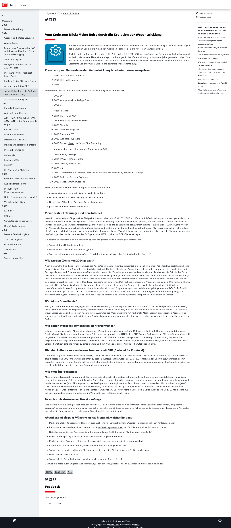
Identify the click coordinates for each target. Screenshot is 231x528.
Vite (62, 168)
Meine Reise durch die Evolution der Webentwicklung (21, 93)
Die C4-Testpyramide (15, 226)
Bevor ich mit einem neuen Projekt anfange (212, 84)
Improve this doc (205, 13)
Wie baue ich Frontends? (208, 79)
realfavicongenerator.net (110, 427)
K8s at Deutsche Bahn (15, 183)
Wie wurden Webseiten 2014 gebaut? (213, 55)
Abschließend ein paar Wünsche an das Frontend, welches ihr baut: (212, 91)
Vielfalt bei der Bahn (14, 202)
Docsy (136, 524)
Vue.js (63, 154)
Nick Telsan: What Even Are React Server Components (76, 202)
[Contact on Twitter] (14, 520)
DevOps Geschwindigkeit (16, 234)
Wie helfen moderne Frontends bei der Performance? (212, 63)
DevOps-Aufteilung (13, 29)
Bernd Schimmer (71, 13)
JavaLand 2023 (11, 160)
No (59, 503)
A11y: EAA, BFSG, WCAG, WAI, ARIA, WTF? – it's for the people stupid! (20, 121)
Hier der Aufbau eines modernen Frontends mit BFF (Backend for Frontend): (211, 72)
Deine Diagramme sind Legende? (20, 197)
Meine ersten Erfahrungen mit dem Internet (212, 49)
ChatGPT (8, 165)
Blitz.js (139, 172)
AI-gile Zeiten (11, 43)
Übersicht (7, 20)
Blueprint (119, 432)
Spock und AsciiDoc (14, 258)
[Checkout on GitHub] (220, 520)
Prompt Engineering (14, 134)
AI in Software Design (15, 113)
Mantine (130, 432)
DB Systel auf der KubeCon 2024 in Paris (17, 66)
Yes (49, 503)
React (71, 143)
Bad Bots (8, 215)
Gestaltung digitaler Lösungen (19, 37)
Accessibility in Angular (16, 99)
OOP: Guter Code (12, 244)
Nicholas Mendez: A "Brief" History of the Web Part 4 (76, 197)
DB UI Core (114, 524)
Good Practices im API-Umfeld (19, 178)
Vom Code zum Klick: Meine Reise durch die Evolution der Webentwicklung (212, 30)
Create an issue (204, 17)
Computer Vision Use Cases (18, 220)
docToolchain (115, 521)
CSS (70, 471)
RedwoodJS (129, 172)
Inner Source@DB (13, 59)
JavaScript (60, 471)
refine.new (117, 172)
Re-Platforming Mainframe (17, 170)
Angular (72, 163)
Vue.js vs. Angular (13, 239)
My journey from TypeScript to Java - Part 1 (19, 74)
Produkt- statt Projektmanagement (14, 190)
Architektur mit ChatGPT (16, 86)
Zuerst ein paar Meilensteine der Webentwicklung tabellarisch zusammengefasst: (211, 40)
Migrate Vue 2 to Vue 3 (16, 139)
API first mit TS (12, 249)
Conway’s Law (11, 129)
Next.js (63, 163)
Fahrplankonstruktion (15, 108)
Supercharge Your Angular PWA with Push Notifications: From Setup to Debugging (19, 51)
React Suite (145, 432)
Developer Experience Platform (20, 144)
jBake (127, 521)
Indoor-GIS (9, 155)
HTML (49, 471)
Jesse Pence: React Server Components (68, 206)
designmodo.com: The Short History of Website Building (77, 193)
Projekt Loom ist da (14, 149)
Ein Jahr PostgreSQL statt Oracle (20, 81)
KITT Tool (9, 210)
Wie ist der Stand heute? (208, 58)
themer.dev (50, 380)
